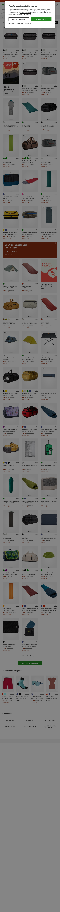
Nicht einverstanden (19, 19)
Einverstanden (41, 19)
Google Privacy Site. (25, 14)
